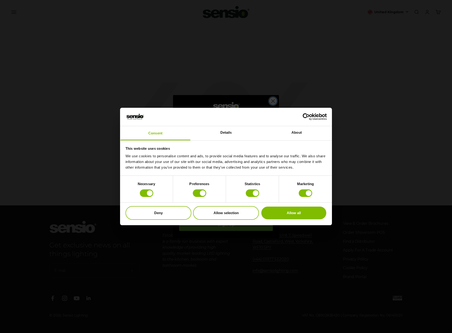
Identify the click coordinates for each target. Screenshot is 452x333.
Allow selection (226, 213)
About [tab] (296, 132)
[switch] (199, 193)
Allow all (294, 213)
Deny (158, 213)
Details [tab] (226, 132)
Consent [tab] (155, 133)
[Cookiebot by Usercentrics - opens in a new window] (306, 116)
